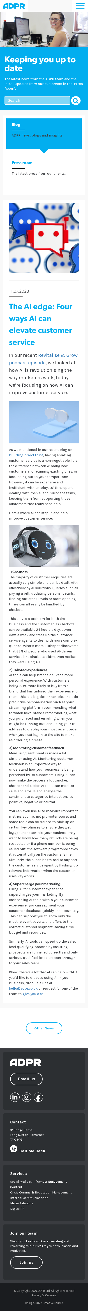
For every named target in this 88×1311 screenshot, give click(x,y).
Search (76, 100)
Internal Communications (29, 1198)
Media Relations (21, 1203)
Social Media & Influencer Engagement (38, 1182)
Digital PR (17, 1209)
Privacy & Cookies (44, 1295)
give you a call (34, 994)
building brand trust (26, 455)
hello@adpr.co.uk (23, 988)
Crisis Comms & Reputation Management (41, 1192)
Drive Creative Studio (49, 1303)
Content (16, 1187)
